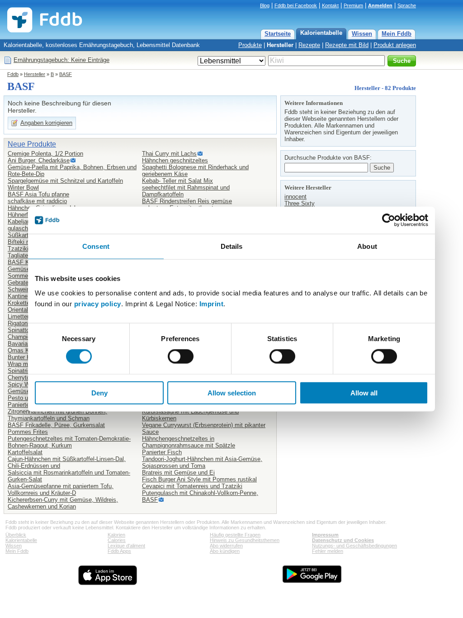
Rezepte (309, 45)
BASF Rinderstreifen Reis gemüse (187, 201)
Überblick (15, 534)
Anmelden (380, 5)
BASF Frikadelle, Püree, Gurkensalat (56, 425)
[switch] (181, 356)
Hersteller (280, 45)
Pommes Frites (28, 431)
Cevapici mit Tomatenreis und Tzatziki (192, 486)
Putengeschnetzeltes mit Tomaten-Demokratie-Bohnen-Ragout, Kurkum (69, 442)
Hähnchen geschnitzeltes (175, 160)
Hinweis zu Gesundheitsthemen (244, 540)
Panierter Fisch (162, 452)
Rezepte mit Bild (347, 45)
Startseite (278, 33)
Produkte (250, 45)
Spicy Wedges (27, 384)
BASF (65, 74)
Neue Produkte (32, 144)
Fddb (13, 74)
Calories (117, 540)
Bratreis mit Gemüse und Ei (178, 472)
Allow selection (232, 392)
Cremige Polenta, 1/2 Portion (45, 153)
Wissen (362, 33)
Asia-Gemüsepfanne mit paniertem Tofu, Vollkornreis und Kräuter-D (60, 489)
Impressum (325, 534)
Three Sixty (299, 203)
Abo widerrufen (226, 545)
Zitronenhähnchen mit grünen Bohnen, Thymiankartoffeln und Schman (57, 415)
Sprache (406, 5)
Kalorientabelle (321, 32)
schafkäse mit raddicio (37, 201)
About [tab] (367, 246)
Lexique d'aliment (126, 545)
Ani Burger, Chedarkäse (39, 160)
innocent (295, 196)
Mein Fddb (396, 33)
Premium (353, 5)
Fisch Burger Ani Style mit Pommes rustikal (199, 479)
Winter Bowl (23, 187)
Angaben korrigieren (46, 122)
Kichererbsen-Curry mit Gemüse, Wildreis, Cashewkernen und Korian (63, 503)
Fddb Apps (119, 551)
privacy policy (97, 303)
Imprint (211, 303)
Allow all (364, 392)
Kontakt (330, 5)
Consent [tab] (95, 246)
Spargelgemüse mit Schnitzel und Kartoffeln (65, 180)
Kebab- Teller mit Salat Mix (177, 180)
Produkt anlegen (394, 45)
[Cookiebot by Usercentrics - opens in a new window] (388, 220)
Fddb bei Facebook (295, 5)
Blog (264, 5)
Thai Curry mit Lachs (169, 153)
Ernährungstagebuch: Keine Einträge (61, 60)
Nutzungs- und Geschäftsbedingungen (354, 545)
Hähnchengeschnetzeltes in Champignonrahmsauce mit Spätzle (188, 442)
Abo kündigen (225, 551)
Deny (99, 392)
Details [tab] (232, 246)
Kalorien (116, 534)
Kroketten (20, 302)
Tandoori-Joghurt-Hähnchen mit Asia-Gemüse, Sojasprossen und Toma (202, 462)
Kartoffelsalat (25, 452)
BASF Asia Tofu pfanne (38, 194)
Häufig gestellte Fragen (235, 534)
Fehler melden (327, 551)
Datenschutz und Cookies (343, 540)
